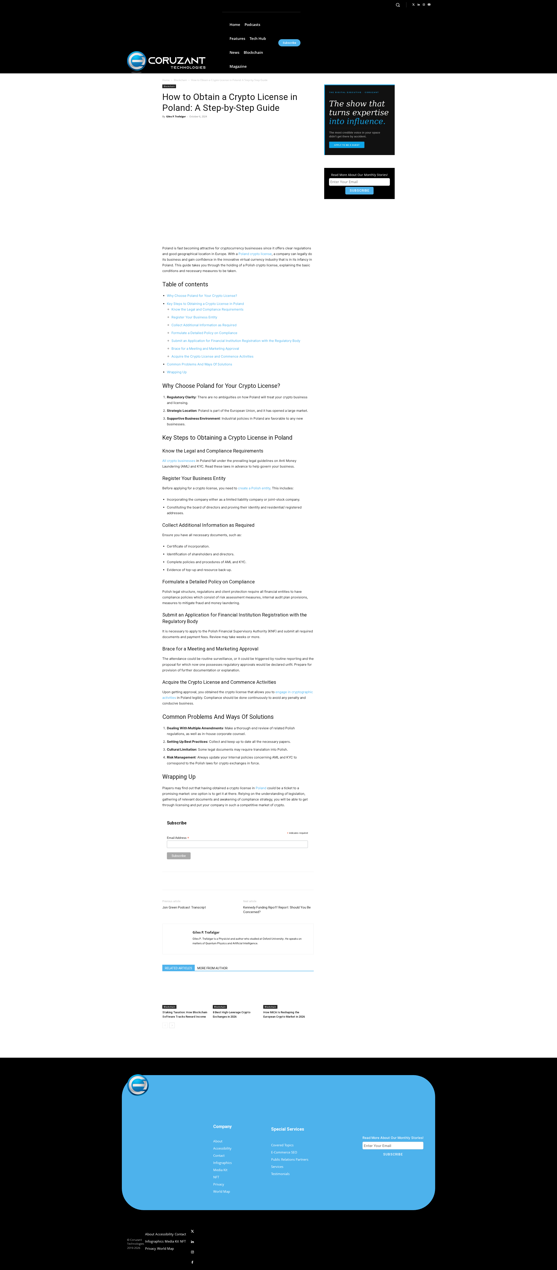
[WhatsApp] (223, 126)
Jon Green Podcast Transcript (184, 907)
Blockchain (180, 80)
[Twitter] (413, 4)
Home (166, 80)
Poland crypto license (255, 254)
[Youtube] (429, 4)
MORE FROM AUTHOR (212, 968)
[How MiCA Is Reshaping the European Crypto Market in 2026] (286, 993)
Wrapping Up (177, 372)
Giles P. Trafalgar (176, 116)
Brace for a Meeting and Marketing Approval (205, 348)
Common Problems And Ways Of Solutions (199, 364)
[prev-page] (165, 1025)
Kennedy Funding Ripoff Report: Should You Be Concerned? (277, 909)
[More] (233, 126)
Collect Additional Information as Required (204, 325)
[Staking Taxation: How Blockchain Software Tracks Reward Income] (185, 993)
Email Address (178, 838)
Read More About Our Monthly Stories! (359, 175)
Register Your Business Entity (194, 317)
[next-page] (172, 1025)
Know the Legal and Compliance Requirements (207, 309)
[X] (203, 126)
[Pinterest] (213, 126)
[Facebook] (193, 126)
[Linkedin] (418, 4)
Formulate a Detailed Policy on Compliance (204, 333)
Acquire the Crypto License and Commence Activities (212, 356)
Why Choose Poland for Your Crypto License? (202, 296)
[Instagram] (423, 4)
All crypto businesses (178, 461)
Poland (261, 788)
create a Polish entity (254, 488)
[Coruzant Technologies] (166, 62)
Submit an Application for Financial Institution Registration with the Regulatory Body (235, 341)
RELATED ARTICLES (178, 968)
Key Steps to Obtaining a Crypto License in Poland (205, 304)
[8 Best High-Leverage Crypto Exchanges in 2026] (236, 993)
